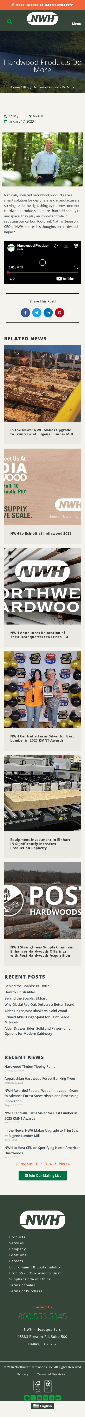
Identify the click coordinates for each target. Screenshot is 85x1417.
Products (17, 1237)
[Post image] (42, 383)
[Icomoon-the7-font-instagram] (27, 1398)
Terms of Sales (22, 1285)
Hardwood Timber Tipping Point (30, 1066)
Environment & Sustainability (35, 1267)
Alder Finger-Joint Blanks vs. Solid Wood (36, 1011)
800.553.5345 (42, 1315)
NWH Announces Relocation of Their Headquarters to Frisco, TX (39, 635)
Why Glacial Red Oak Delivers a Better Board (39, 1004)
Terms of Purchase (25, 1291)
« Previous (24, 1163)
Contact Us (42, 1307)
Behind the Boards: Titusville (27, 986)
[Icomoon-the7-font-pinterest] (45, 1398)
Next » (64, 1163)
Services (16, 1243)
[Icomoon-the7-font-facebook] (33, 1398)
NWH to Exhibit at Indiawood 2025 (41, 533)
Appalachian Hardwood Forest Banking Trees (40, 1078)
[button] (74, 24)
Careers (16, 1261)
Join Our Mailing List (45, 1175)
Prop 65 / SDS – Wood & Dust (35, 1273)
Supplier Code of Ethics (29, 1279)
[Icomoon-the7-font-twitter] (51, 1398)
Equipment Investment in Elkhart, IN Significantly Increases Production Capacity (41, 843)
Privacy (23, 1374)
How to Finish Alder (20, 992)
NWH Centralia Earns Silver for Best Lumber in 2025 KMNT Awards (42, 738)
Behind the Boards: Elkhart (26, 998)
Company (17, 1249)
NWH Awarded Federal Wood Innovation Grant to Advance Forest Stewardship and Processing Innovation (41, 1095)
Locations (17, 1255)
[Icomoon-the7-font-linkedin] (39, 1398)
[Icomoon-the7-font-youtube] (58, 1398)
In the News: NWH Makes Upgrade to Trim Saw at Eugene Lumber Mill (41, 432)
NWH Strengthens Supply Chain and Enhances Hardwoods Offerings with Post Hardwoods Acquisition (42, 951)
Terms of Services (51, 1374)
